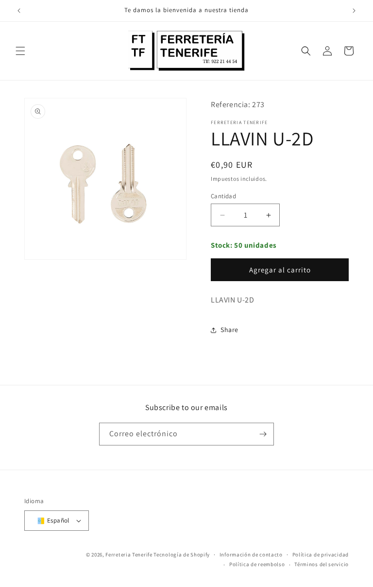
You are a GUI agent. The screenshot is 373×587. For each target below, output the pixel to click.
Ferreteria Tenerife (128, 554)
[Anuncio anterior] (19, 10)
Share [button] (229, 329)
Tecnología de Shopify (181, 554)
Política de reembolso (257, 564)
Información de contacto (251, 554)
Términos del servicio (321, 564)
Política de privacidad (320, 554)
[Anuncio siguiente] (354, 10)
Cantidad (223, 196)
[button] (20, 51)
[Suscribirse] (262, 434)
